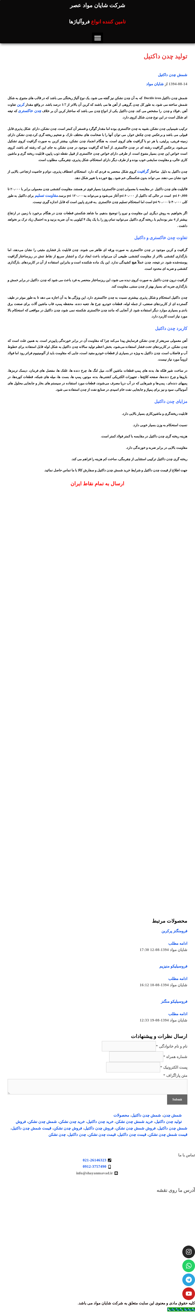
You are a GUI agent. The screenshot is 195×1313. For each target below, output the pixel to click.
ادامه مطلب (177, 943)
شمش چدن (172, 1115)
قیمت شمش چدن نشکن (168, 1134)
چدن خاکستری (29, 111)
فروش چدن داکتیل (98, 1128)
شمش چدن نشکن (42, 1122)
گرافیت (143, 171)
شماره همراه (175, 1057)
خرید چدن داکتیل (100, 1122)
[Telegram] (188, 1279)
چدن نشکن (57, 1134)
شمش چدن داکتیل (172, 75)
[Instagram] (188, 1252)
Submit (177, 1099)
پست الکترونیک (173, 1067)
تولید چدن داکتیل (168, 1122)
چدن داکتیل (77, 1134)
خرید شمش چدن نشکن (134, 1122)
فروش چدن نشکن (68, 1128)
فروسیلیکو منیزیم (173, 966)
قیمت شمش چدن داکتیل (31, 1128)
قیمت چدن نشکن (102, 1134)
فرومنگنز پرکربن (174, 931)
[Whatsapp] (188, 1266)
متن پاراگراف (175, 1075)
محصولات (121, 1115)
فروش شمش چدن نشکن (136, 1128)
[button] (97, 38)
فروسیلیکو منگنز (174, 1001)
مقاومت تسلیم (46, 195)
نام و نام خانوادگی (171, 1046)
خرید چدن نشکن (72, 1122)
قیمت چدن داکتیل (132, 1134)
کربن (21, 104)
